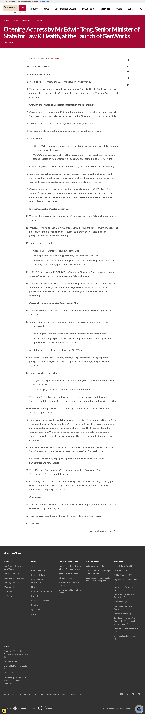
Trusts (119, 9)
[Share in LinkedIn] (127, 83)
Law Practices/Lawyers (65, 9)
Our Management (11, 573)
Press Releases (38, 596)
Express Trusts (10, 661)
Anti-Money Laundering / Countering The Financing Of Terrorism (125, 621)
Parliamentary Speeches (42, 591)
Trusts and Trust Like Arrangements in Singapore (16, 652)
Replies (34, 605)
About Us (34, 9)
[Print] (127, 59)
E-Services (105, 9)
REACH (27, 694)
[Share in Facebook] (127, 77)
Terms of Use (75, 694)
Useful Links (9, 596)
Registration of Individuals (70, 573)
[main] (72, 280)
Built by (34, 708)
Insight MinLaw (38, 575)
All (32, 566)
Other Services (65, 578)
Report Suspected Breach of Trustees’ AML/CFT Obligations (15, 680)
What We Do (9, 587)
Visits (33, 614)
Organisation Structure (14, 578)
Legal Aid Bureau (121, 613)
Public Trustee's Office (124, 575)
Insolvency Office (122, 570)
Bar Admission (88, 9)
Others (34, 587)
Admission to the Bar (95, 566)
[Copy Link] (127, 65)
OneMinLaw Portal (122, 566)
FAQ (129, 9)
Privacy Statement (60, 694)
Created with (8, 708)
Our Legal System (11, 582)
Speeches (54, 58)
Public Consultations (40, 600)
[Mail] (127, 71)
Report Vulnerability (43, 694)
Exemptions (119, 601)
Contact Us (8, 591)
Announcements (38, 570)
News (46, 9)
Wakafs (7, 673)
